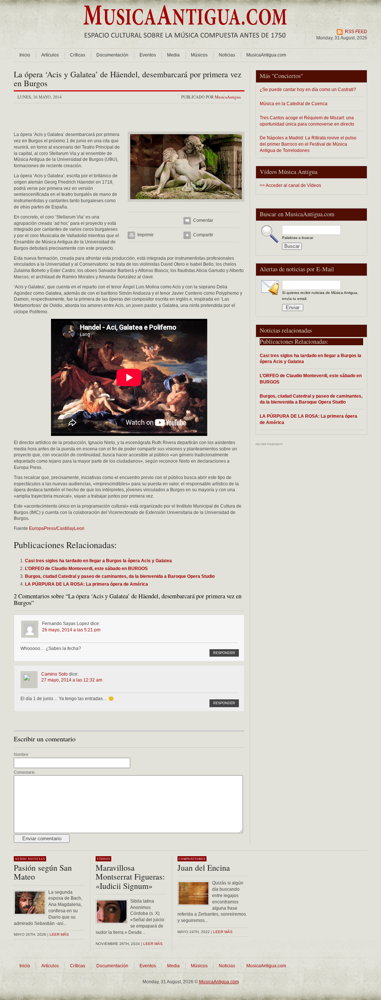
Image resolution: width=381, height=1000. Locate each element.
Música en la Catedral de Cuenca (293, 103)
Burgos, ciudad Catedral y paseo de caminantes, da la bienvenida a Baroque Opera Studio (311, 399)
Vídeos (103, 859)
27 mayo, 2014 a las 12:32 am (71, 680)
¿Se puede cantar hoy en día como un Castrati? (308, 89)
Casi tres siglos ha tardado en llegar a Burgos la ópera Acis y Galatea (310, 358)
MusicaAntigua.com (266, 55)
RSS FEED (356, 31)
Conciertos (287, 76)
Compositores (192, 859)
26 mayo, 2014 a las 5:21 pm (71, 629)
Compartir (203, 234)
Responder (224, 653)
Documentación (112, 55)
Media (173, 55)
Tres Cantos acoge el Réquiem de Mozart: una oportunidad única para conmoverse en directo (307, 120)
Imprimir (145, 234)
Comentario (24, 772)
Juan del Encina (203, 867)
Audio (21, 859)
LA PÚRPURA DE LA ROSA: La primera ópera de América (308, 419)
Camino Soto (54, 674)
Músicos (199, 55)
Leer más (59, 934)
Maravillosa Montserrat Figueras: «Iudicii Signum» (130, 876)
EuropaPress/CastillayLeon (56, 528)
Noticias (227, 55)
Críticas (77, 55)
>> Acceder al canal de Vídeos (290, 185)
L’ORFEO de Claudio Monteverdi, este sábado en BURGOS (311, 378)
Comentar (203, 220)
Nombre (21, 754)
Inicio (24, 55)
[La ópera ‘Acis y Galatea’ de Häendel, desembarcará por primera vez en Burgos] (186, 204)
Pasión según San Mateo (43, 872)
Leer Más (153, 944)
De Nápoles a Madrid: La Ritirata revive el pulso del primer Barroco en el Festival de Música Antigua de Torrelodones (308, 144)
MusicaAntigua (228, 97)
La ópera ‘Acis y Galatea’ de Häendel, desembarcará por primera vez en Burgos (127, 78)
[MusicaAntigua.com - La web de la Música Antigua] (185, 42)
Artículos (50, 55)
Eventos (148, 55)
